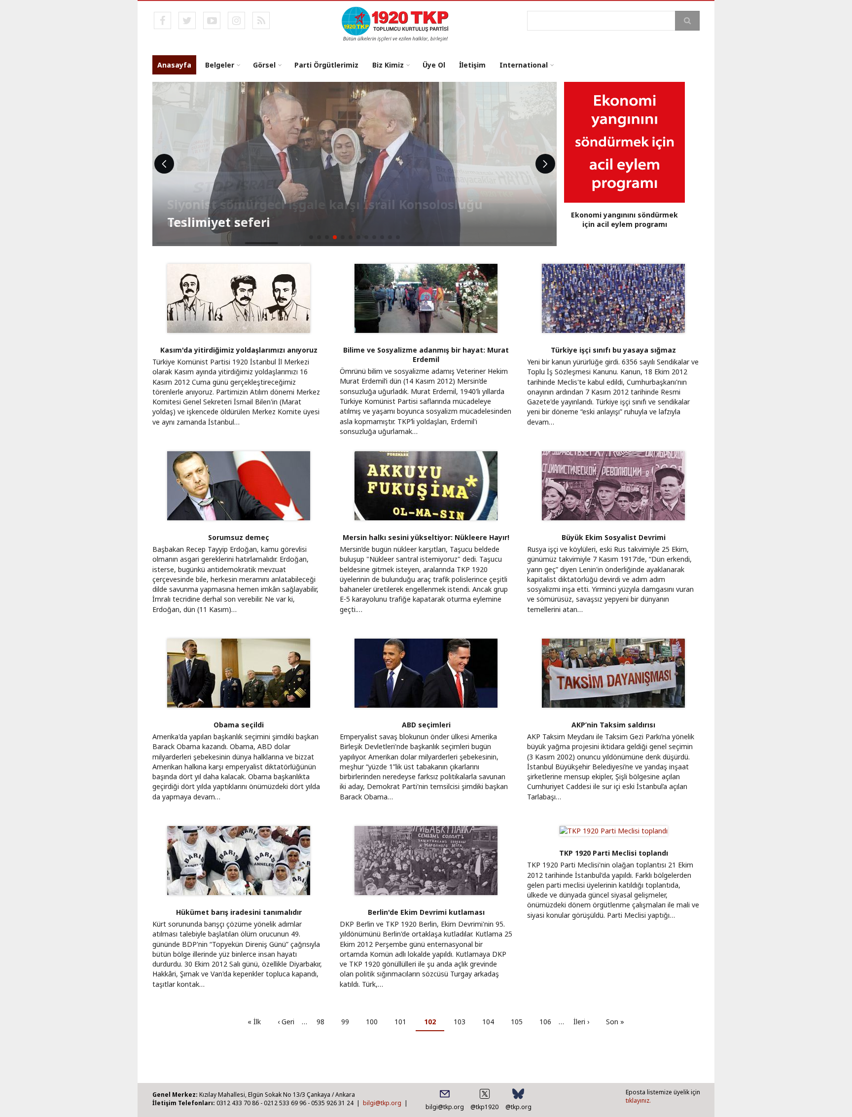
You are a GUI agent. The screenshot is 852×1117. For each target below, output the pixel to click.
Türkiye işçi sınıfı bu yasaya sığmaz (613, 350)
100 (375, 1021)
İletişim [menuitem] (472, 65)
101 (403, 1021)
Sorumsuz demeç (238, 537)
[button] (311, 237)
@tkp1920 (484, 1107)
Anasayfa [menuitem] (174, 65)
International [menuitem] (523, 65)
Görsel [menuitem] (264, 65)
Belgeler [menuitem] (219, 65)
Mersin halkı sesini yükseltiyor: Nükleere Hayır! (426, 537)
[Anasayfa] (396, 23)
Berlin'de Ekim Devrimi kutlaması (426, 912)
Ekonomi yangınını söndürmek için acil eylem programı (624, 219)
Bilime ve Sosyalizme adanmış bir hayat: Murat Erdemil (426, 354)
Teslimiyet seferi (218, 222)
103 (462, 1021)
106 (548, 1021)
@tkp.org (518, 1107)
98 (324, 1021)
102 (434, 1024)
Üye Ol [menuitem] (434, 65)
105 (520, 1021)
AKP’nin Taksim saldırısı (613, 724)
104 (491, 1021)
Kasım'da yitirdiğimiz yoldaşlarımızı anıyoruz (239, 350)
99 (348, 1021)
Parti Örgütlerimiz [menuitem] (326, 65)
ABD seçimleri (426, 724)
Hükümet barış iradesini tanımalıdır (239, 912)
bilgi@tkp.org (382, 1103)
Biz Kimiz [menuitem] (388, 65)
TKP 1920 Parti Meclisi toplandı (613, 853)
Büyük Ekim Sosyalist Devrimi (614, 537)
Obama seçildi (238, 724)
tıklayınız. (638, 1100)
